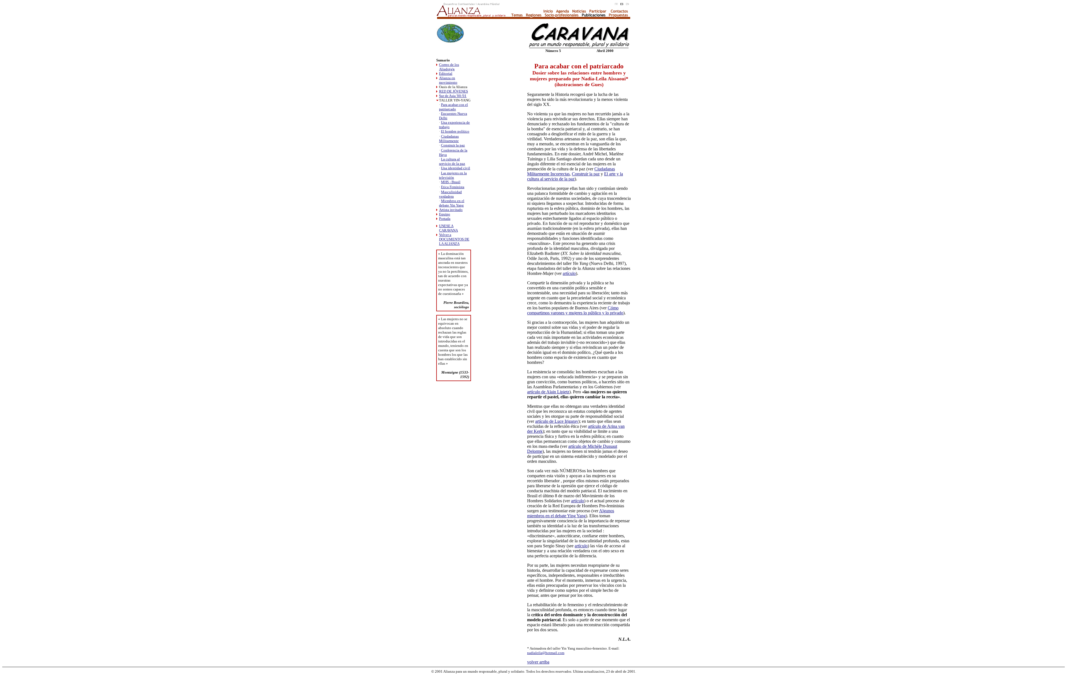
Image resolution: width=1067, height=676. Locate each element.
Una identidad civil (455, 168)
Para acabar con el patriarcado (453, 107)
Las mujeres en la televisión (453, 175)
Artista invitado (451, 210)
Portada (444, 219)
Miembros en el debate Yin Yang (451, 203)
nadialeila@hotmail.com (545, 653)
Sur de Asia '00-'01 (453, 96)
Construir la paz (453, 145)
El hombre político (455, 131)
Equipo (444, 214)
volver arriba (538, 662)
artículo (569, 273)
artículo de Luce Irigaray (556, 421)
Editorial (445, 73)
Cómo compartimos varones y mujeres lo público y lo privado (575, 310)
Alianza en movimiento (448, 80)
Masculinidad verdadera (450, 194)
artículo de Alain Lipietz (548, 391)
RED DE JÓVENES (453, 91)
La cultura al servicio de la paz (452, 161)
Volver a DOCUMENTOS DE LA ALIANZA (454, 239)
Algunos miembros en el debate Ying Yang (570, 513)
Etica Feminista (452, 187)
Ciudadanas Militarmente (449, 138)
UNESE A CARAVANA (448, 228)
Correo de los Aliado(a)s (449, 67)
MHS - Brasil (450, 182)
